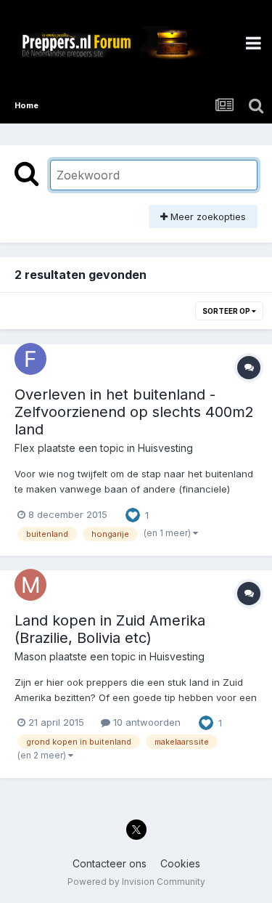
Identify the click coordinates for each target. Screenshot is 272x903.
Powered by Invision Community (136, 881)
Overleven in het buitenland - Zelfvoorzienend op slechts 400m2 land (134, 412)
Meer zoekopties (207, 216)
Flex (25, 448)
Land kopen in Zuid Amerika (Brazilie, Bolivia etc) (110, 629)
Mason (30, 656)
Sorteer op (227, 311)
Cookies (180, 863)
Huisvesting (165, 448)
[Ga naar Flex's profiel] (30, 359)
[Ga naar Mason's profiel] (30, 585)
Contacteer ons (110, 863)
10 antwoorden (145, 722)
